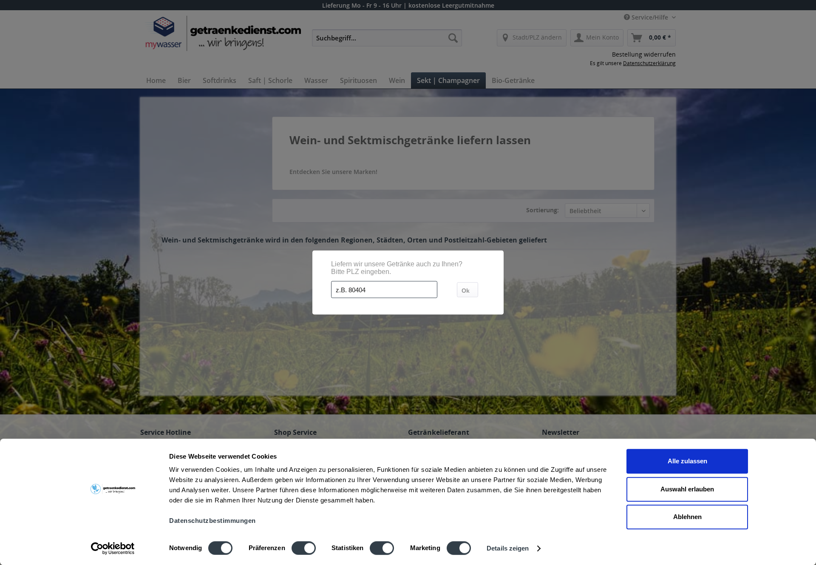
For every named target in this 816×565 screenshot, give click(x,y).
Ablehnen (687, 516)
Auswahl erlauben (687, 489)
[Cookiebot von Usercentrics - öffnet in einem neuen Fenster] (113, 548)
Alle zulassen (687, 461)
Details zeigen (508, 548)
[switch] (304, 548)
